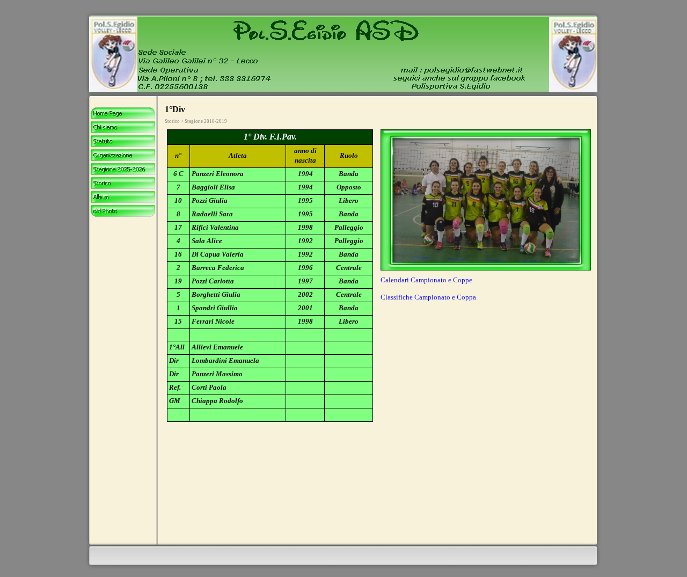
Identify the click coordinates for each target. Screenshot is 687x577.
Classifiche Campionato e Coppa (428, 297)
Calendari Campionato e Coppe (426, 280)
